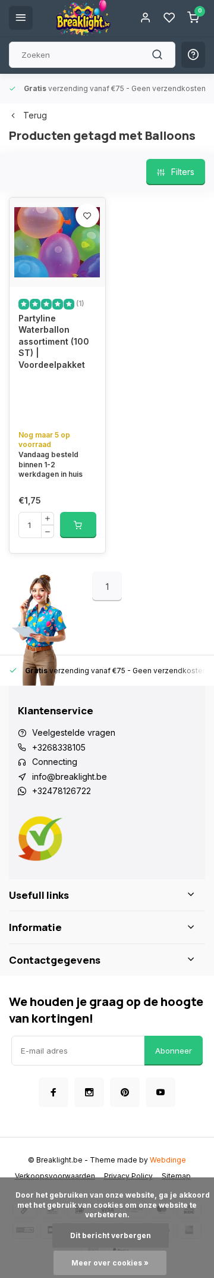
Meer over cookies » (110, 1262)
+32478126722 (61, 791)
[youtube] (160, 1092)
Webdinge (168, 1159)
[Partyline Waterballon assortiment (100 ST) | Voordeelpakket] (57, 242)
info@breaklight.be (69, 776)
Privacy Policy (128, 1175)
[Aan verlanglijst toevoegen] (87, 215)
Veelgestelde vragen (73, 732)
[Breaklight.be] (83, 18)
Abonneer (173, 1050)
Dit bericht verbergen (110, 1235)
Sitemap (176, 1175)
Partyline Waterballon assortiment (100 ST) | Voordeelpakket (53, 341)
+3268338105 (59, 747)
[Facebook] (53, 1092)
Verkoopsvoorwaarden (55, 1175)
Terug (35, 115)
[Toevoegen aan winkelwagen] (78, 525)
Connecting (54, 762)
